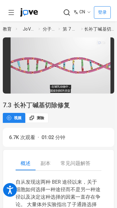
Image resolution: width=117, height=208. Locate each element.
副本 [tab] (46, 163)
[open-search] (66, 12)
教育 (7, 29)
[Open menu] (11, 12)
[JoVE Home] (29, 12)
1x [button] (96, 87)
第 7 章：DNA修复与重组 (71, 29)
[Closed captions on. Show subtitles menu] (107, 87)
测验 (40, 118)
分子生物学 (49, 29)
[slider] (37, 87)
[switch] (68, 87)
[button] (112, 43)
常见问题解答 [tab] (75, 163)
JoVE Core (29, 29)
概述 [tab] (26, 163)
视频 (18, 118)
